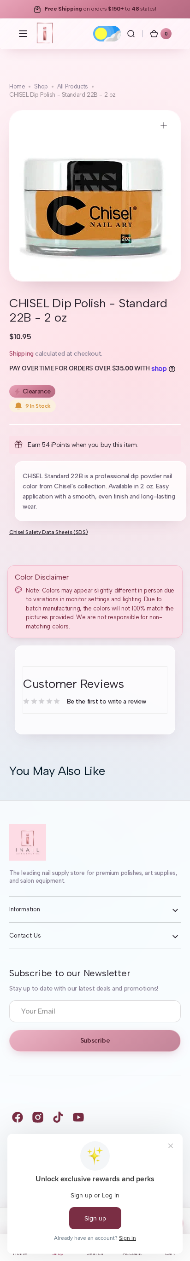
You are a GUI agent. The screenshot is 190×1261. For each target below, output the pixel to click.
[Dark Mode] (107, 33)
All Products (72, 86)
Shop (41, 86)
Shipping (21, 354)
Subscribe (95, 1040)
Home (17, 86)
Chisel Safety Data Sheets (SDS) (48, 532)
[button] (23, 33)
